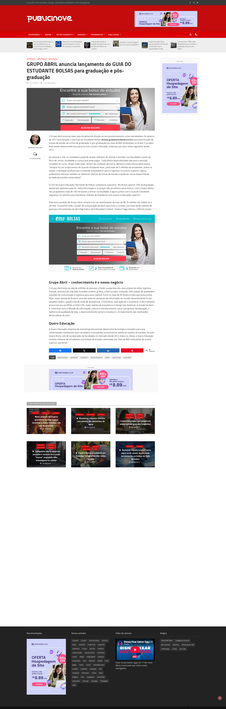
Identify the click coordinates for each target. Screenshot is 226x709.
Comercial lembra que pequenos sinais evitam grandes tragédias (135, 423)
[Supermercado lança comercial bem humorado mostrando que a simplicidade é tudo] (144, 45)
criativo (74, 657)
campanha (101, 645)
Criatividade (90, 414)
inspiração (93, 669)
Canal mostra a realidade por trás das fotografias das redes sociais (91, 455)
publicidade (100, 677)
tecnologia (94, 681)
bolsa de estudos (62, 357)
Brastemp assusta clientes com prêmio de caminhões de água (91, 421)
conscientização (77, 653)
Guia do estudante (96, 357)
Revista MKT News (166, 640)
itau (100, 669)
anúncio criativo (94, 640)
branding (82, 645)
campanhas (75, 649)
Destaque (42, 59)
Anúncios (35, 413)
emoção (100, 661)
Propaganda (34, 34)
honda (81, 665)
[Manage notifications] (220, 698)
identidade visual (99, 665)
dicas (84, 661)
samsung (85, 681)
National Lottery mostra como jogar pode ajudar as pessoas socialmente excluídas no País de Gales (136, 455)
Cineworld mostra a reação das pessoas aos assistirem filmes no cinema (100, 45)
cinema (84, 649)
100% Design (165, 649)
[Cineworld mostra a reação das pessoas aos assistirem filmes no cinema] (87, 45)
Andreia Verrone (35, 147)
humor (88, 665)
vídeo (74, 685)
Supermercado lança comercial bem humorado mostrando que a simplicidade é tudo (158, 45)
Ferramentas (97, 34)
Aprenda (82, 34)
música (94, 673)
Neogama (75, 677)
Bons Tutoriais (165, 645)
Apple (74, 645)
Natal (101, 673)
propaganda (90, 677)
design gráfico (91, 657)
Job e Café (183, 649)
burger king (91, 645)
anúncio (83, 640)
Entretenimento (64, 34)
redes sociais (76, 681)
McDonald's (85, 673)
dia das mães (76, 661)
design (82, 657)
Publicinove (113, 34)
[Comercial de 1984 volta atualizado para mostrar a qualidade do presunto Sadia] (173, 45)
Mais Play (176, 645)
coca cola (92, 649)
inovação (75, 669)
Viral (95, 449)
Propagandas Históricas (182, 640)
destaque (101, 657)
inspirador (84, 669)
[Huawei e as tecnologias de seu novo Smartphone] (116, 43)
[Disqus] (91, 511)
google (74, 665)
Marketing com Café (188, 645)
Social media (87, 449)
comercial (100, 649)
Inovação (53, 59)
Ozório (175, 649)
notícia (107, 357)
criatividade (100, 653)
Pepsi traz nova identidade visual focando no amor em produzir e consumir (72, 44)
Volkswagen (104, 681)
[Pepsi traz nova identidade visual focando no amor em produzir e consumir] (58, 44)
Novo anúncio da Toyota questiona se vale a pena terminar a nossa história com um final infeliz (46, 421)
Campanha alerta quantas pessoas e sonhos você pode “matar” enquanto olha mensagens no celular (46, 456)
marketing (75, 673)
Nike (82, 677)
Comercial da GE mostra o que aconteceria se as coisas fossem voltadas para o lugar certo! (43, 45)
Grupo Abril (84, 357)
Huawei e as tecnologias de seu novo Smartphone (129, 43)
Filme (106, 661)
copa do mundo (89, 653)
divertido (92, 661)
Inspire (48, 34)
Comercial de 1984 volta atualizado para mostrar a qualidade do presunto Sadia (187, 45)
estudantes (74, 357)
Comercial (140, 414)
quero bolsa (127, 357)
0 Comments (35, 158)
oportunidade (116, 357)
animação (75, 640)
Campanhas (45, 413)
